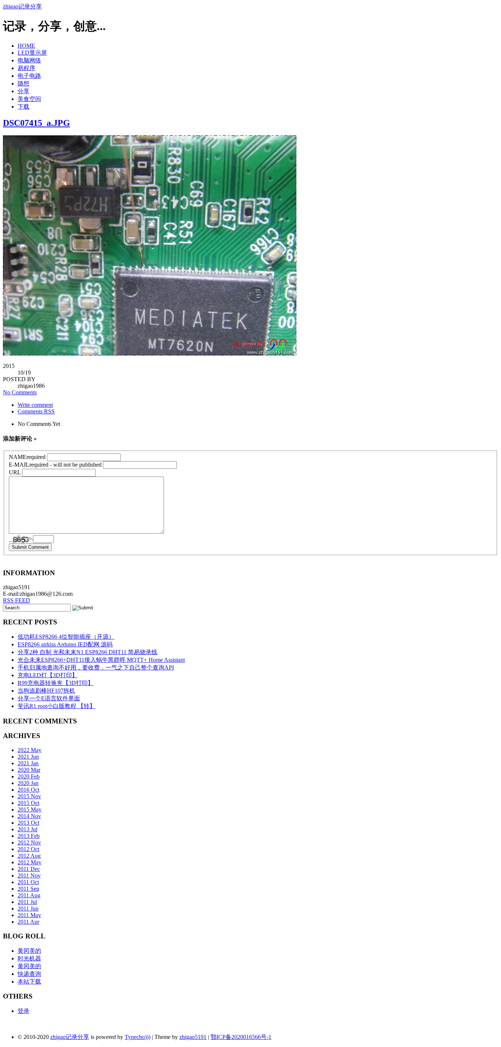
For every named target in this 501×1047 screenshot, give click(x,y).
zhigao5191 (192, 1037)
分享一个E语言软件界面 (49, 698)
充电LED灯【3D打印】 (48, 675)
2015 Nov (29, 796)
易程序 (26, 68)
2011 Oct (28, 882)
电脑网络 (29, 60)
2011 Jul (27, 902)
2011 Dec (29, 869)
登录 (23, 1011)
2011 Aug (29, 895)
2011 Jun (28, 908)
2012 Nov (29, 842)
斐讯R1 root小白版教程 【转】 (56, 706)
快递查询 (29, 974)
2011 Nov (29, 875)
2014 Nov (29, 816)
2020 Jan (28, 783)
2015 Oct (28, 803)
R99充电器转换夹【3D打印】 (56, 683)
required (27, 457)
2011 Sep (28, 889)
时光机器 (29, 958)
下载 (23, 106)
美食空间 (29, 99)
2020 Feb (29, 776)
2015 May (29, 809)
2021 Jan (28, 763)
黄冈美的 (29, 951)
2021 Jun (28, 757)
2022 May (29, 750)
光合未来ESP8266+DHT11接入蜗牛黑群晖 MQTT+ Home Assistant (101, 660)
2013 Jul (27, 829)
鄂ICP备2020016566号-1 (241, 1037)
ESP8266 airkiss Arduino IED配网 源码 (65, 644)
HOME (26, 46)
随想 (23, 83)
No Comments (20, 392)
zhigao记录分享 (22, 6)
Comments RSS (36, 411)
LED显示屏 (32, 53)
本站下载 (29, 981)
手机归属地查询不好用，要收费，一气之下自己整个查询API (96, 667)
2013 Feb (29, 836)
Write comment (35, 405)
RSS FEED (16, 600)
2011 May (29, 915)
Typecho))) (137, 1037)
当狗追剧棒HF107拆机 (46, 690)
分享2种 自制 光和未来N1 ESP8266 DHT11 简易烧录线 (87, 652)
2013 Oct (28, 823)
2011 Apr (28, 922)
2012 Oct (28, 849)
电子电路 (29, 76)
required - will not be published (55, 465)
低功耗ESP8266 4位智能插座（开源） (66, 637)
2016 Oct (28, 790)
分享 (23, 91)
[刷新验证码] (21, 539)
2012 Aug (29, 856)
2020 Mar (29, 770)
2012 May (29, 862)
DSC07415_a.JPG (36, 123)
